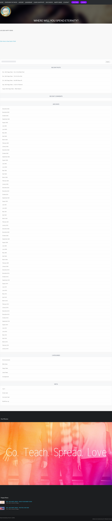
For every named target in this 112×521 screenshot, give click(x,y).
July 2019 (4, 287)
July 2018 (4, 328)
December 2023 (5, 108)
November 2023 (5, 112)
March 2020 (5, 259)
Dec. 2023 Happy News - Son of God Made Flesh (19, 501)
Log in (3, 388)
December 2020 (5, 228)
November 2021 (5, 191)
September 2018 (6, 321)
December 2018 (5, 311)
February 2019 (5, 304)
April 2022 (4, 174)
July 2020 (4, 246)
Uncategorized (5, 376)
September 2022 (6, 156)
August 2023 (5, 122)
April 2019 (4, 297)
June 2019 (4, 290)
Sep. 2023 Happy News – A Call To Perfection (12, 84)
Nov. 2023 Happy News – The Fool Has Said (12, 76)
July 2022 (4, 163)
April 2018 (4, 338)
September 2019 (6, 280)
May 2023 (4, 132)
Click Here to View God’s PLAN (8, 41)
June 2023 (4, 129)
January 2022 (5, 184)
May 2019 (4, 293)
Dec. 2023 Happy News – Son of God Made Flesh (13, 72)
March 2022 (5, 177)
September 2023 (6, 119)
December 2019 (5, 270)
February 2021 (5, 222)
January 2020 (5, 266)
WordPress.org (5, 401)
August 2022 (5, 160)
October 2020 (5, 235)
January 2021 (5, 225)
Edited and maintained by (102, 519)
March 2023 (5, 139)
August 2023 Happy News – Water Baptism (11, 88)
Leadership (28, 2)
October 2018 (5, 317)
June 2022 (4, 167)
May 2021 (4, 211)
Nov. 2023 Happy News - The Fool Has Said (17, 507)
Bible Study (4, 364)
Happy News (58, 2)
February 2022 (5, 180)
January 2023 (5, 146)
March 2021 (5, 218)
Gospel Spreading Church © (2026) (7, 517)
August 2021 (5, 201)
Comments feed (5, 397)
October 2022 (5, 153)
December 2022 (5, 150)
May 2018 (4, 335)
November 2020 (5, 232)
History (21, 2)
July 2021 (4, 204)
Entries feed (5, 393)
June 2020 (4, 249)
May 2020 (4, 252)
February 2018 (5, 345)
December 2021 (5, 187)
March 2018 (5, 341)
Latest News (5, 372)
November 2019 (5, 273)
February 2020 (5, 263)
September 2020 (6, 239)
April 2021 (4, 215)
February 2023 (5, 143)
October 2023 (5, 115)
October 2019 (5, 276)
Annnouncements (6, 360)
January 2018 (5, 348)
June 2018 (4, 331)
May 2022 (4, 170)
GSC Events (49, 2)
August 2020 (5, 242)
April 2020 (4, 256)
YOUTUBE (75, 2)
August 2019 (5, 283)
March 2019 (5, 300)
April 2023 (4, 136)
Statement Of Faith (11, 2)
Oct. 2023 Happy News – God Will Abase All (12, 80)
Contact (66, 2)
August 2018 (5, 324)
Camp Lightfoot (39, 2)
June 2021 (4, 208)
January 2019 (5, 307)
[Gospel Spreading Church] (5, 18)
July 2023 (4, 126)
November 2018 (5, 314)
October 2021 (5, 194)
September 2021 (6, 198)
